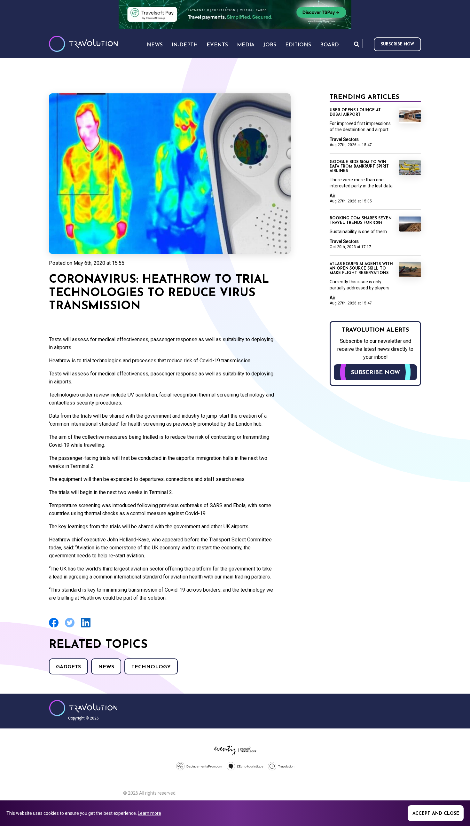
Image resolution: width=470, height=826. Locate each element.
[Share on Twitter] (69, 626)
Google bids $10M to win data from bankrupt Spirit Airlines (359, 166)
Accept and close (435, 813)
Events (217, 45)
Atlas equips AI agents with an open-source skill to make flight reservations (361, 268)
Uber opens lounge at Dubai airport (355, 112)
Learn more (149, 813)
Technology (151, 667)
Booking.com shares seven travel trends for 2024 (361, 220)
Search (356, 44)
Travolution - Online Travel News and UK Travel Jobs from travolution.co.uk (83, 708)
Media (246, 45)
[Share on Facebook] (54, 626)
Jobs (269, 45)
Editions (298, 45)
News (106, 667)
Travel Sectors (344, 139)
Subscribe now (397, 44)
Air (332, 196)
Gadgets (68, 667)
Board (329, 45)
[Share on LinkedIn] (85, 626)
